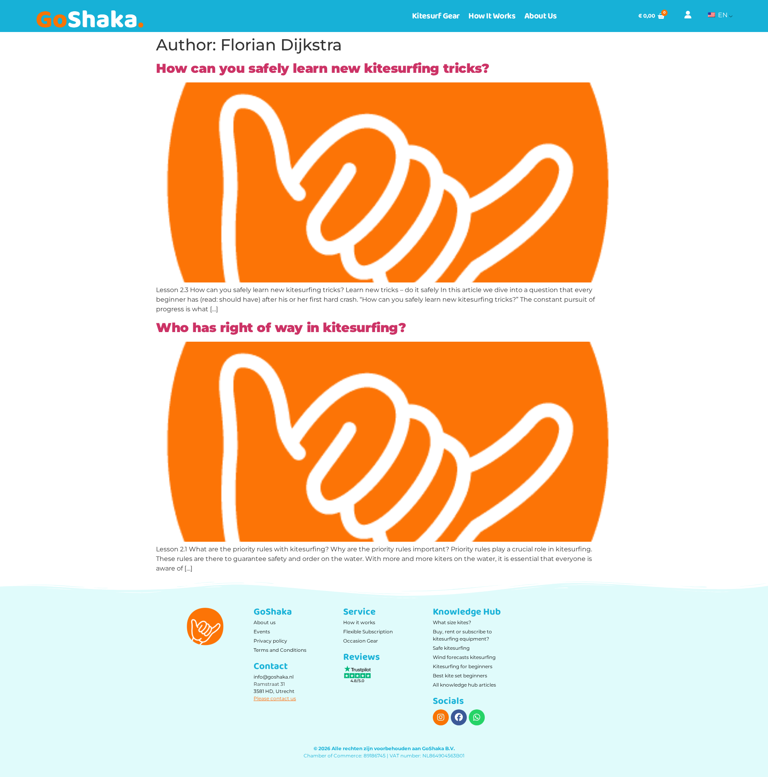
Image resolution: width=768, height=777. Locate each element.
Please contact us (275, 698)
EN (722, 15)
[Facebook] (459, 717)
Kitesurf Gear (436, 16)
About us (540, 16)
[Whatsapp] (477, 717)
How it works (492, 16)
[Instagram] (441, 717)
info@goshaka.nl (274, 677)
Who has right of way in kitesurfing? (281, 327)
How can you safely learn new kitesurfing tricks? (322, 68)
